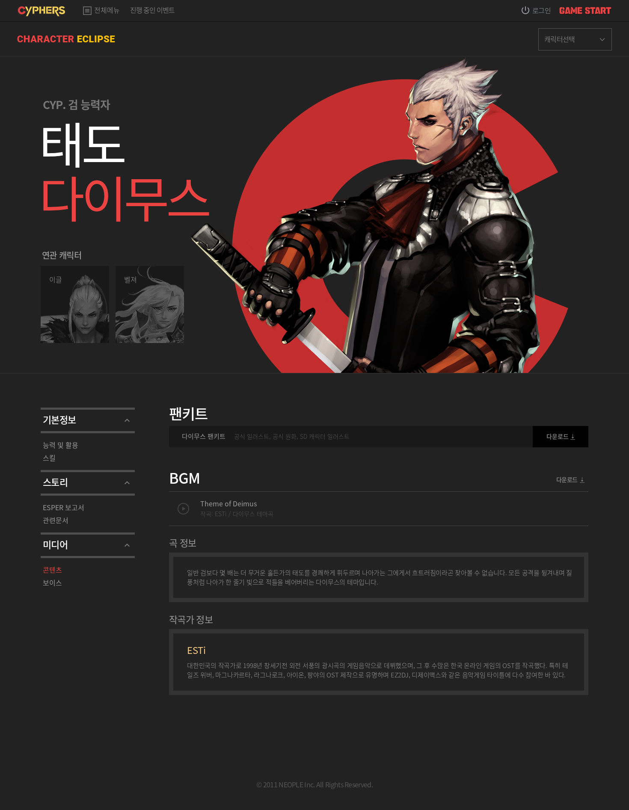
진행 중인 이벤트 (152, 10)
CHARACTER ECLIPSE (66, 39)
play (183, 509)
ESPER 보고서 (63, 507)
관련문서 (55, 520)
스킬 (49, 457)
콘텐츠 (52, 570)
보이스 (52, 582)
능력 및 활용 (60, 445)
